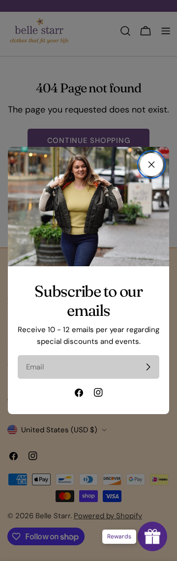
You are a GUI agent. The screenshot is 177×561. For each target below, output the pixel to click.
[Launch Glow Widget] (152, 536)
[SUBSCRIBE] (148, 367)
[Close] (151, 164)
